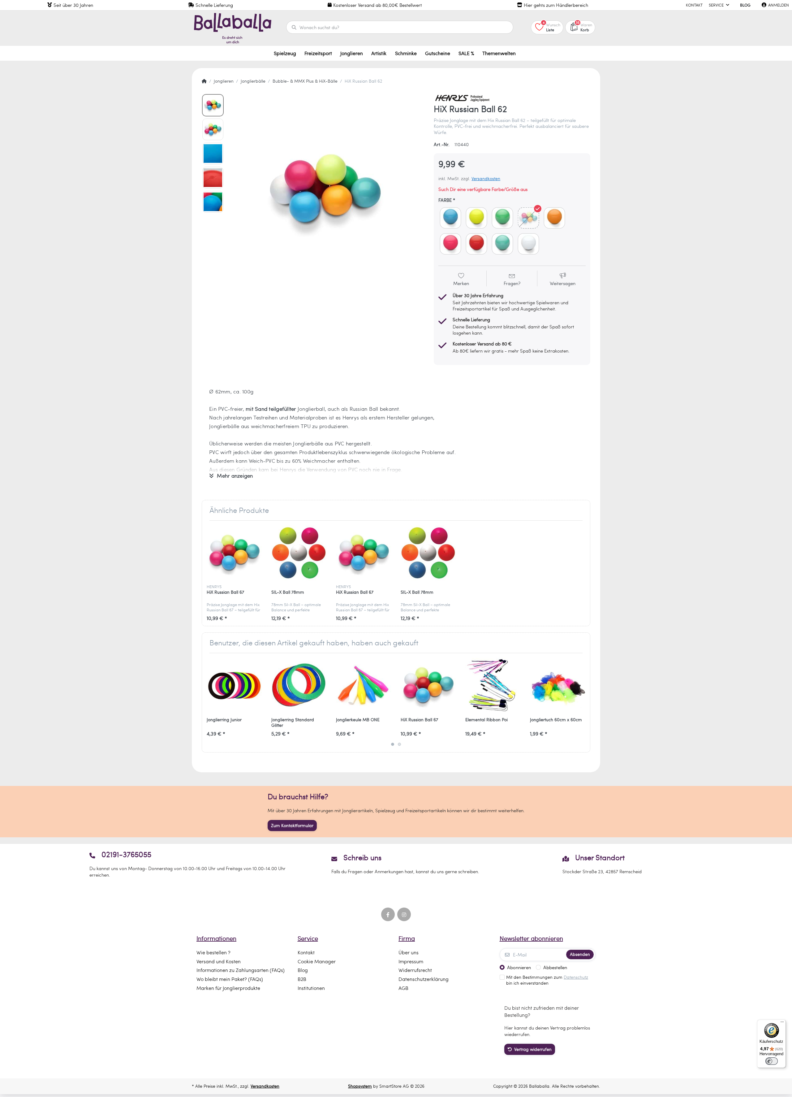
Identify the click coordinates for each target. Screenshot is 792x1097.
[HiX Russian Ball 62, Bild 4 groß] (212, 178)
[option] (326, 191)
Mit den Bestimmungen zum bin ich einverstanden (547, 980)
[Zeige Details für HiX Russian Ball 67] (234, 552)
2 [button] (399, 744)
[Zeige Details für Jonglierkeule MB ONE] (363, 685)
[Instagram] (404, 914)
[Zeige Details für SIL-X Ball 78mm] (298, 552)
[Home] (204, 81)
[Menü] (782, 1023)
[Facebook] (388, 914)
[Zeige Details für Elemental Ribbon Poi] (492, 685)
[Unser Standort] (602, 864)
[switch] (771, 1061)
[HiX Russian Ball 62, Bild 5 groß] (212, 202)
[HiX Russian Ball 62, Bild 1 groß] (212, 105)
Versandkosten (485, 178)
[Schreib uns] (396, 864)
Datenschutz (576, 977)
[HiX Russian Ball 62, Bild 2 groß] (212, 129)
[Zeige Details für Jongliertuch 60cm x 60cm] (557, 685)
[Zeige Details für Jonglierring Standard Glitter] (298, 685)
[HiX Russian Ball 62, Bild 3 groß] (212, 153)
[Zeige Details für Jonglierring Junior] (234, 685)
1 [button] (392, 744)
